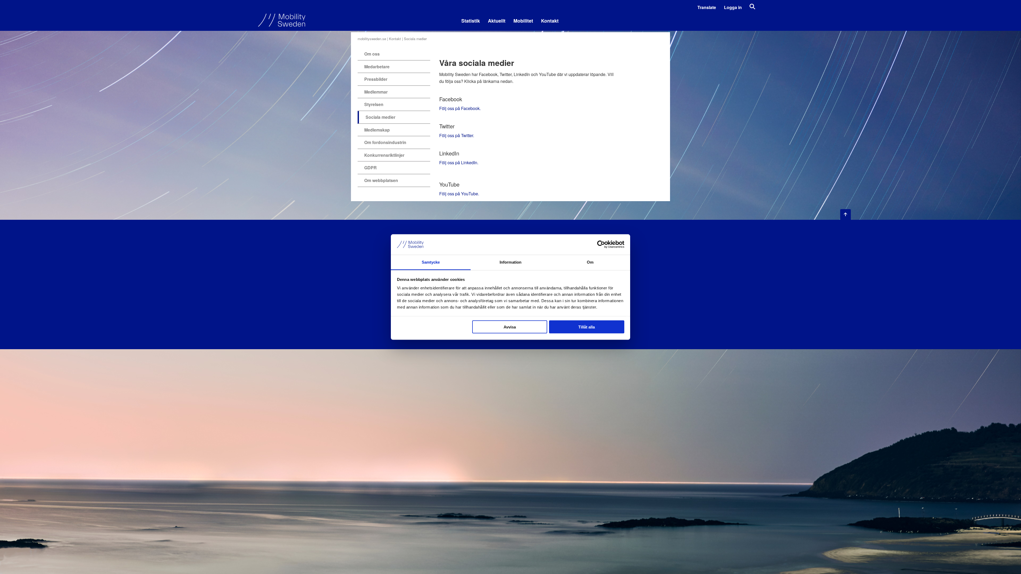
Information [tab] (510, 262)
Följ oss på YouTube (458, 194)
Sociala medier (380, 117)
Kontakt (550, 20)
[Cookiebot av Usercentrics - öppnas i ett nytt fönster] (601, 244)
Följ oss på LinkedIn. (458, 162)
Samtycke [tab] (431, 262)
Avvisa (510, 327)
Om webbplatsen (381, 180)
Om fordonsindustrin (385, 142)
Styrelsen (373, 104)
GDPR (370, 167)
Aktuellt (496, 20)
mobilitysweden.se (372, 38)
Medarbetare (377, 67)
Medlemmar (376, 92)
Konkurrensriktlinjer (384, 155)
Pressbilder (375, 79)
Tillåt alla (586, 327)
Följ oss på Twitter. (456, 135)
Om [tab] (590, 262)
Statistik (470, 20)
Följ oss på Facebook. (460, 108)
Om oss (372, 54)
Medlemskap (377, 130)
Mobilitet (523, 20)
